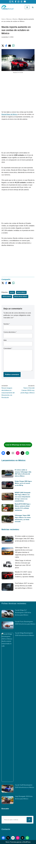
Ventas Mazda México (20, 296)
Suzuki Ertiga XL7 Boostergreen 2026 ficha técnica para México (23, 612)
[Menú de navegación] (27, 7)
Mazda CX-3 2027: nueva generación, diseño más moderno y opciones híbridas (24, 574)
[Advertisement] (18, 92)
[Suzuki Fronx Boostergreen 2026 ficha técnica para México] (8, 625)
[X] (8, 453)
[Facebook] (3, 453)
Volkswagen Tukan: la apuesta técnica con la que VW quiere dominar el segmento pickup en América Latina (24, 552)
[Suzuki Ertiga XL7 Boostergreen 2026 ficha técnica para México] (8, 614)
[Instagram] (18, 453)
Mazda (15, 19)
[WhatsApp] (27, 453)
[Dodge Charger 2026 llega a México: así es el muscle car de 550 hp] (8, 485)
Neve (7, 842)
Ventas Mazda (6, 296)
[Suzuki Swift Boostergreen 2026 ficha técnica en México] (8, 789)
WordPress (26, 842)
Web (5, 340)
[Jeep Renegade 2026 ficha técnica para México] (8, 800)
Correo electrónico (10, 332)
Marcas (8, 19)
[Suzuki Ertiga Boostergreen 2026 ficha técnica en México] (8, 707)
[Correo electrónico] (13, 453)
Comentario (8, 348)
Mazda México (21, 292)
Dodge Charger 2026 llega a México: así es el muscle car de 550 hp (23, 483)
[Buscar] (33, 7)
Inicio (3, 19)
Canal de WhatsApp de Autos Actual (18, 445)
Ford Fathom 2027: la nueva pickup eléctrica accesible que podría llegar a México (24, 585)
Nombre (7, 324)
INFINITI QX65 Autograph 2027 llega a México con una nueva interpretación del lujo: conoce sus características (22, 497)
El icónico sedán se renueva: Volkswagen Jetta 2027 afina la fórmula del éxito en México (24, 538)
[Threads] (22, 453)
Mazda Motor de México (9, 114)
